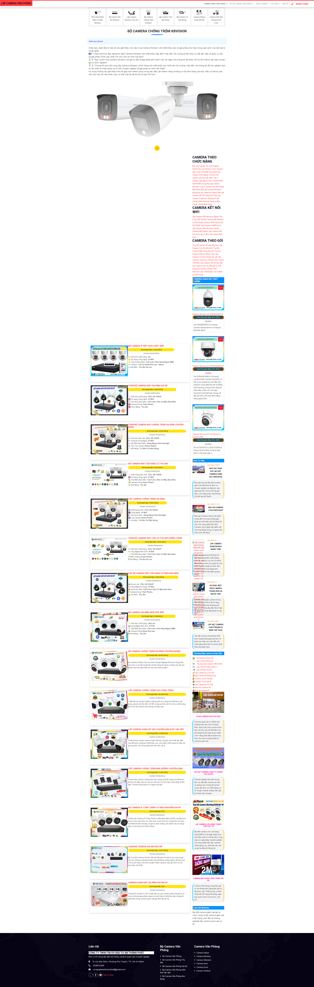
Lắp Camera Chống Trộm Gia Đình (146, 499)
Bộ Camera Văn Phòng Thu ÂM (172, 961)
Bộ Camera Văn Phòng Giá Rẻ (174, 966)
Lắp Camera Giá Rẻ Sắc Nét (211, 263)
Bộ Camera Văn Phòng (171, 956)
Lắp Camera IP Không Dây (204, 676)
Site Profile (108, 975)
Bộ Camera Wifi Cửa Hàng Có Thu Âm (148, 463)
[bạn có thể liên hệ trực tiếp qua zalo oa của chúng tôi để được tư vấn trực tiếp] (91, 975)
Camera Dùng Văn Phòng (214, 4)
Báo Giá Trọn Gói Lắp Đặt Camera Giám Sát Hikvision (215, 472)
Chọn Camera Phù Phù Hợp (208, 716)
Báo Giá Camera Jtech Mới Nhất (215, 508)
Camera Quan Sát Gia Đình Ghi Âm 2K (148, 882)
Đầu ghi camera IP (201, 690)
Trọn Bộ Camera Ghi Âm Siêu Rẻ (145, 846)
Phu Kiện (274, 4)
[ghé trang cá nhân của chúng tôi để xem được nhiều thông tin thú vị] (95, 975)
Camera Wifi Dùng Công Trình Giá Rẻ (208, 879)
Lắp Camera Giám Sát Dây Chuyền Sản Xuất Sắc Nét (156, 729)
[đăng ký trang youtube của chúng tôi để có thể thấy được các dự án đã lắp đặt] (100, 975)
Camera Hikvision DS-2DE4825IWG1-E (207, 314)
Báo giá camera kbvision (211, 189)
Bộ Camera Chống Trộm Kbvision (157, 31)
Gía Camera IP (208, 195)
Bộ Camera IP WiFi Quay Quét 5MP (146, 346)
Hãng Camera (261, 4)
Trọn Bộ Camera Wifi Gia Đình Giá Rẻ (147, 385)
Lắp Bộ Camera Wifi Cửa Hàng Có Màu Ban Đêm (153, 573)
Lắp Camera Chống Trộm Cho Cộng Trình (151, 690)
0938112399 (302, 4)
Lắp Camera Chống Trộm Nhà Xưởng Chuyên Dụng (155, 768)
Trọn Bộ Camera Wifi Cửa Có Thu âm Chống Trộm (155, 538)
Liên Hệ (285, 4)
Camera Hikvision (203, 960)
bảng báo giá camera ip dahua (204, 192)
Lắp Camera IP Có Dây (202, 684)
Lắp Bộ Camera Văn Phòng (240, 4)
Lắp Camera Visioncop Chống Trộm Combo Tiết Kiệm (208, 260)
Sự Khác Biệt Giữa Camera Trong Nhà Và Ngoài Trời (215, 589)
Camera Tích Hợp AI (201, 681)
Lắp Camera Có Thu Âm (203, 673)
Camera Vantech (203, 971)
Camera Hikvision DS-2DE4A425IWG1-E (208, 366)
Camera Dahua (202, 953)
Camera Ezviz (202, 967)
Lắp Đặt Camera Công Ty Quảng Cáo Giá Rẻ (208, 773)
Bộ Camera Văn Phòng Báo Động (172, 977)
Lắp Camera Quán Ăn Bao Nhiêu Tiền (216, 546)
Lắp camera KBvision (204, 661)
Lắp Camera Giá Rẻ (204, 670)
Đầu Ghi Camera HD (201, 687)
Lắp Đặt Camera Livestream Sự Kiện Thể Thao (215, 627)
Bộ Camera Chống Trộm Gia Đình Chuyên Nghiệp (154, 651)
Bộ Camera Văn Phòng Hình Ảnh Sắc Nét (172, 971)
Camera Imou (202, 963)
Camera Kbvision (203, 956)
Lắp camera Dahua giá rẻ (206, 667)
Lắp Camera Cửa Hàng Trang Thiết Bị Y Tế (208, 825)
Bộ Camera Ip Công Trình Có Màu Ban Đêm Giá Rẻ (154, 807)
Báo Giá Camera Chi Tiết (202, 166)
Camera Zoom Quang (202, 679)
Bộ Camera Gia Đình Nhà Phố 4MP (146, 612)
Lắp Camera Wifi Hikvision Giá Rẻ (205, 228)
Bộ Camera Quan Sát (204, 658)
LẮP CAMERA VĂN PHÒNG (16, 3)
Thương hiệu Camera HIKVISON (209, 664)
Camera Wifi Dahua (200, 231)
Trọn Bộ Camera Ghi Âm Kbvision (205, 245)
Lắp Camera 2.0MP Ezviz (211, 225)
